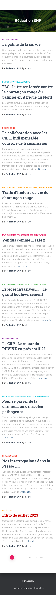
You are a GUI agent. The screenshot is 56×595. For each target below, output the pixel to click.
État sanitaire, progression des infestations (24, 235)
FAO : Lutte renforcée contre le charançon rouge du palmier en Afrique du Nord (27, 92)
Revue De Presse (10, 39)
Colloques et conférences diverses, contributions (27, 187)
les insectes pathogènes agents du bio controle (25, 396)
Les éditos (7, 510)
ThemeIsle (38, 588)
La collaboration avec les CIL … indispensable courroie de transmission (24, 138)
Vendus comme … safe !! (23, 240)
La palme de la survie (21, 44)
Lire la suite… (44, 169)
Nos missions (8, 128)
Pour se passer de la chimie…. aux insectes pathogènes (22, 406)
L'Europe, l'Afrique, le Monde (16, 82)
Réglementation (9, 456)
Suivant (39, 557)
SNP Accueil (28, 581)
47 (30, 557)
